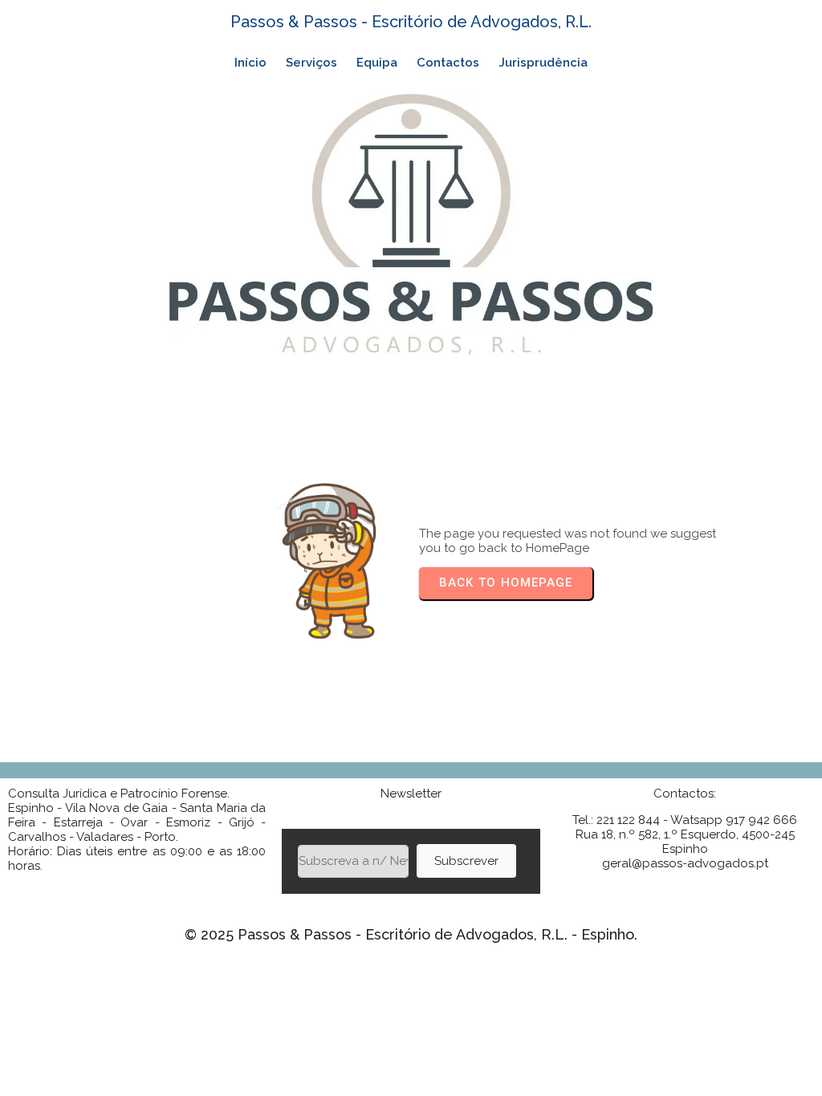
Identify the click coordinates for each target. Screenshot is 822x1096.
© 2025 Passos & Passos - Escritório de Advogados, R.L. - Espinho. (411, 934)
